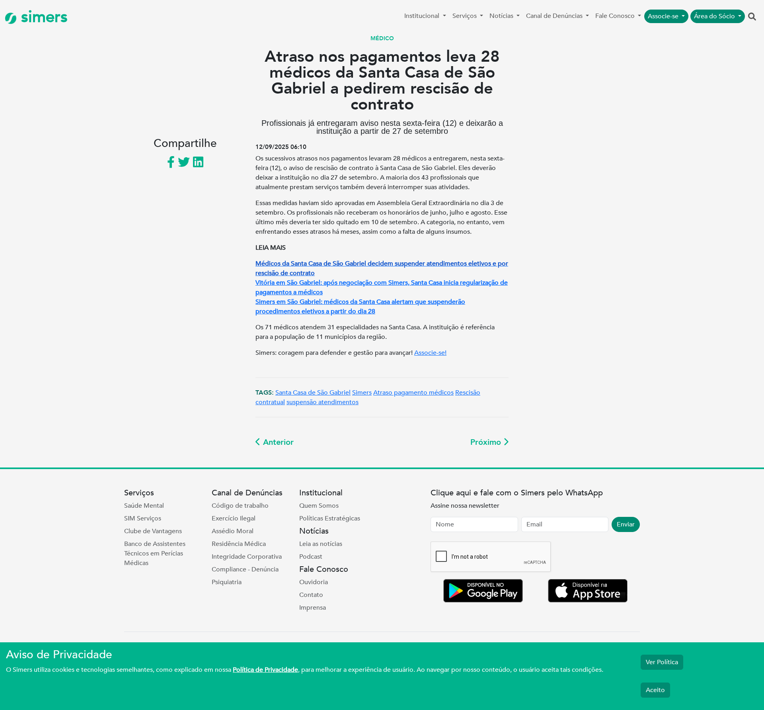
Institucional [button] (422, 16)
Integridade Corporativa (247, 556)
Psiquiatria (227, 582)
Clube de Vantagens (153, 531)
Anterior (277, 442)
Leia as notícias (320, 544)
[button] (752, 17)
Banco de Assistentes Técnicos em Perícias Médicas (154, 553)
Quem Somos (319, 505)
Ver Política (662, 662)
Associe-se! (430, 352)
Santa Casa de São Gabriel (313, 392)
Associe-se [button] (664, 16)
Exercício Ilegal (233, 518)
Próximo (486, 442)
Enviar (626, 524)
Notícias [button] (502, 16)
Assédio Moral (232, 531)
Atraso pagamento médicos (413, 392)
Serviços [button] (465, 16)
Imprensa (312, 607)
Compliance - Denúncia (245, 569)
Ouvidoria (313, 582)
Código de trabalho (240, 505)
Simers (362, 392)
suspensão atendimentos (322, 402)
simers (42, 17)
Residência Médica (239, 544)
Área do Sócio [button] (715, 16)
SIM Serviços (142, 518)
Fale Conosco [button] (615, 16)
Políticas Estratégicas (329, 518)
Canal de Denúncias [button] (555, 16)
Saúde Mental (144, 505)
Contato (311, 595)
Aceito (655, 690)
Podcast (310, 556)
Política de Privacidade (265, 669)
